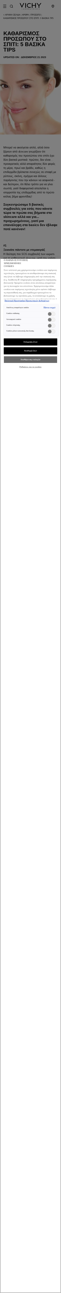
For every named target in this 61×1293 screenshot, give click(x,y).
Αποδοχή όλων (30, 351)
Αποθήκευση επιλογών (30, 359)
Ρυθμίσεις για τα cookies (30, 367)
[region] (30, 776)
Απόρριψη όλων (30, 342)
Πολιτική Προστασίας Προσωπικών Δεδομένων (27, 301)
